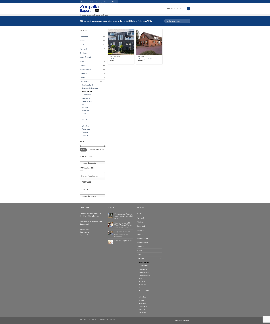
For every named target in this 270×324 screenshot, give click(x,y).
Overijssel (83, 73)
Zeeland (83, 77)
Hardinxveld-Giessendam (90, 88)
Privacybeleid (84, 229)
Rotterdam (85, 120)
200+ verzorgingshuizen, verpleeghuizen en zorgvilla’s (101, 21)
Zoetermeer (85, 135)
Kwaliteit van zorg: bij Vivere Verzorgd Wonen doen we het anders (123, 225)
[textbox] (92, 163)
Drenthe (83, 61)
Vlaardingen (86, 129)
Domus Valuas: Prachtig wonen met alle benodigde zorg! (123, 216)
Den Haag (85, 107)
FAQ (91, 2)
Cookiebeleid (84, 232)
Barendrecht (86, 98)
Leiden (84, 117)
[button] (188, 8)
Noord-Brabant (85, 57)
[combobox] (92, 162)
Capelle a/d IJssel (87, 85)
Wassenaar (85, 132)
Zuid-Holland (131, 21)
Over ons (84, 2)
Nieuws (114, 2)
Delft (83, 104)
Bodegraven (87, 94)
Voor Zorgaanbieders (102, 2)
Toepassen (87, 182)
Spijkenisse (85, 126)
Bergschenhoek (87, 101)
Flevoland (83, 49)
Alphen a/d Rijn (87, 91)
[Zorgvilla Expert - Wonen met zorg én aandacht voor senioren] (90, 8)
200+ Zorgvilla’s (174, 9)
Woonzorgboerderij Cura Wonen (149, 59)
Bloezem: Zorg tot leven (123, 241)
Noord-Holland (85, 69)
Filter (83, 150)
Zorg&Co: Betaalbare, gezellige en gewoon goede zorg (122, 234)
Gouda (84, 114)
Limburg (83, 65)
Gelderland (84, 37)
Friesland (83, 45)
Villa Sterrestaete (115, 59)
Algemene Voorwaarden (88, 235)
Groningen (83, 53)
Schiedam (85, 123)
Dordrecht (85, 110)
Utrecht (82, 41)
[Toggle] (103, 81)
